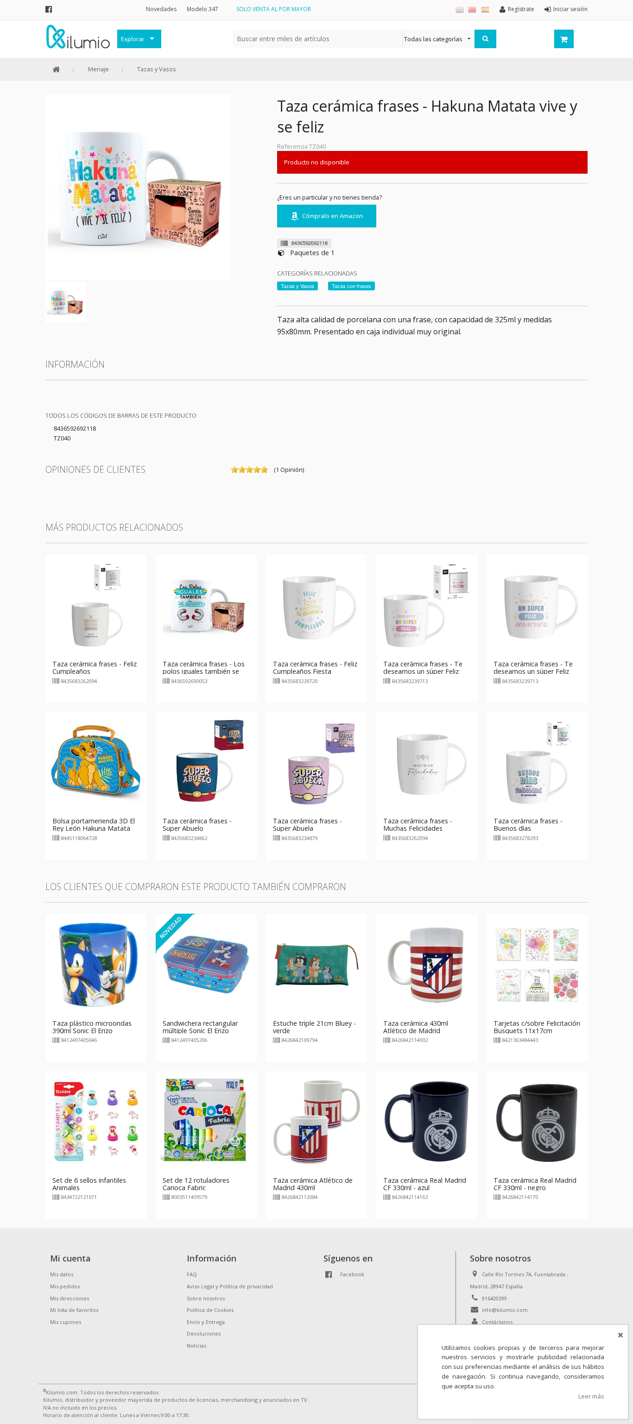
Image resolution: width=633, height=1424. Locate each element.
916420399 (494, 1298)
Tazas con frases (351, 285)
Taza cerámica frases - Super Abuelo (197, 824)
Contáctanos (497, 1321)
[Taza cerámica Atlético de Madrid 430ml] (316, 1121)
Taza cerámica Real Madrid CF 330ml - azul (424, 1184)
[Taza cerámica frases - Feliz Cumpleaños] (95, 605)
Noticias (196, 1345)
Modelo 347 (202, 9)
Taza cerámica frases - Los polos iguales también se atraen (204, 671)
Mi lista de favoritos (74, 1309)
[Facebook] (48, 9)
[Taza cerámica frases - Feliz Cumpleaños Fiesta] (316, 605)
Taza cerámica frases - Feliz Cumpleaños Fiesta (315, 667)
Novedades (161, 9)
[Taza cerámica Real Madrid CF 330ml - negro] (537, 1121)
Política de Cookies (210, 1309)
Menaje (98, 69)
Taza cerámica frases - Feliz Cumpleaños (94, 667)
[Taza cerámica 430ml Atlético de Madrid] (426, 964)
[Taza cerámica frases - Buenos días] (537, 762)
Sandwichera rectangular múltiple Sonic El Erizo (200, 1027)
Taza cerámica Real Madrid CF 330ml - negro (535, 1184)
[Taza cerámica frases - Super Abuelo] (206, 762)
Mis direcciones (69, 1298)
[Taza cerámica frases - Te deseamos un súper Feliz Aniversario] (426, 605)
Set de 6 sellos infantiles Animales (89, 1184)
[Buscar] (485, 39)
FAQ (192, 1274)
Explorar (133, 39)
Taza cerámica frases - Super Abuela (307, 824)
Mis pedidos (65, 1286)
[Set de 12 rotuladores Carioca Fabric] (206, 1121)
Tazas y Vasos (156, 69)
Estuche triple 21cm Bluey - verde (314, 1027)
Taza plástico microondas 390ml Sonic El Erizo (92, 1027)
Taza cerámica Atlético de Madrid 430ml (313, 1184)
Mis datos (61, 1274)
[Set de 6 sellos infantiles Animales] (95, 1121)
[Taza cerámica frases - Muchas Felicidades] (426, 762)
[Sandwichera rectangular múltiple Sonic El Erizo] (206, 964)
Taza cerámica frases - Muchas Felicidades (417, 824)
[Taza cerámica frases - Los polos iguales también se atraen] (206, 605)
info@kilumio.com (505, 1309)
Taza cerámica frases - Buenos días (528, 824)
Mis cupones (65, 1321)
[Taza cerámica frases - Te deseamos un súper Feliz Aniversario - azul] (537, 605)
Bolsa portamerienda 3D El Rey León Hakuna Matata (93, 824)
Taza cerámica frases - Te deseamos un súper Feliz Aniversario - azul (533, 671)
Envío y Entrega (206, 1321)
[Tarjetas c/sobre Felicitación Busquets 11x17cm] (537, 964)
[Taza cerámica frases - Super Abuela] (316, 762)
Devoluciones (204, 1333)
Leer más (591, 1396)
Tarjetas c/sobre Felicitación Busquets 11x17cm (537, 1027)
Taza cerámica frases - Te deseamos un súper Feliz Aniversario (422, 671)
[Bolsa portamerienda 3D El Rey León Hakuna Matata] (95, 762)
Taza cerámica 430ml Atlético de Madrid (415, 1027)
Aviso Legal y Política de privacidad (230, 1286)
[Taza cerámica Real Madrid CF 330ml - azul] (426, 1121)
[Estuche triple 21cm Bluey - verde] (316, 964)
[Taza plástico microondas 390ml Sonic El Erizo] (95, 964)
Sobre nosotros (206, 1298)
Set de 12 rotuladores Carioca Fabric (196, 1184)
